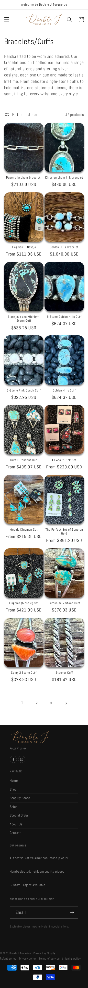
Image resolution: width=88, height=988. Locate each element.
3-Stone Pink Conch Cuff (24, 390)
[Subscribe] (72, 912)
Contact (15, 832)
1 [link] (22, 703)
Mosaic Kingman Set (24, 530)
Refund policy (8, 959)
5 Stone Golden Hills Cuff (64, 317)
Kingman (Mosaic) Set (24, 603)
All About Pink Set (64, 460)
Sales (13, 807)
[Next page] (66, 703)
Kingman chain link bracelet (64, 178)
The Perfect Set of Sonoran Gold (64, 532)
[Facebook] (13, 759)
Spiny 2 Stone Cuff (23, 673)
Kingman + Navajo (23, 247)
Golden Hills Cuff (64, 390)
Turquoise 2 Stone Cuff (64, 603)
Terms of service (49, 959)
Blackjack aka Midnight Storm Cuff (24, 319)
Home (14, 780)
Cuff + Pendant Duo (23, 460)
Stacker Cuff (64, 673)
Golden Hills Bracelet (64, 247)
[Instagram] (21, 759)
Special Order (19, 815)
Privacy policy (27, 959)
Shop (13, 789)
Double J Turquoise (20, 953)
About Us (16, 824)
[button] (6, 19)
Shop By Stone (20, 798)
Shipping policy (71, 959)
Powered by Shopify (44, 953)
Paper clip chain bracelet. (23, 178)
